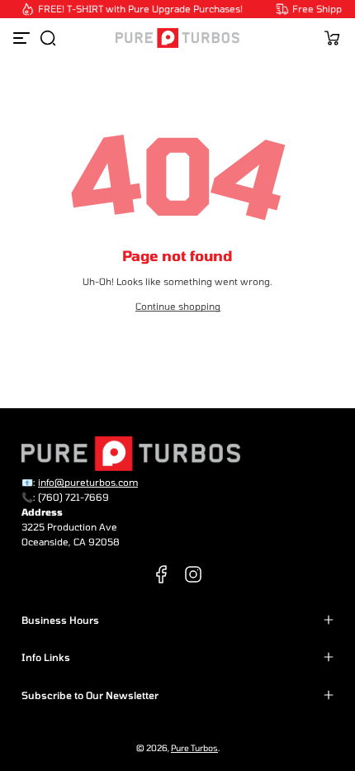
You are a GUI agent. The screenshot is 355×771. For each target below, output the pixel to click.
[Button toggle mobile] (23, 38)
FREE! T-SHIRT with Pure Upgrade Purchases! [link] (139, 8)
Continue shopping (177, 306)
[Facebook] (162, 574)
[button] (47, 38)
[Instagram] (193, 574)
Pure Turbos (194, 748)
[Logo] (177, 38)
